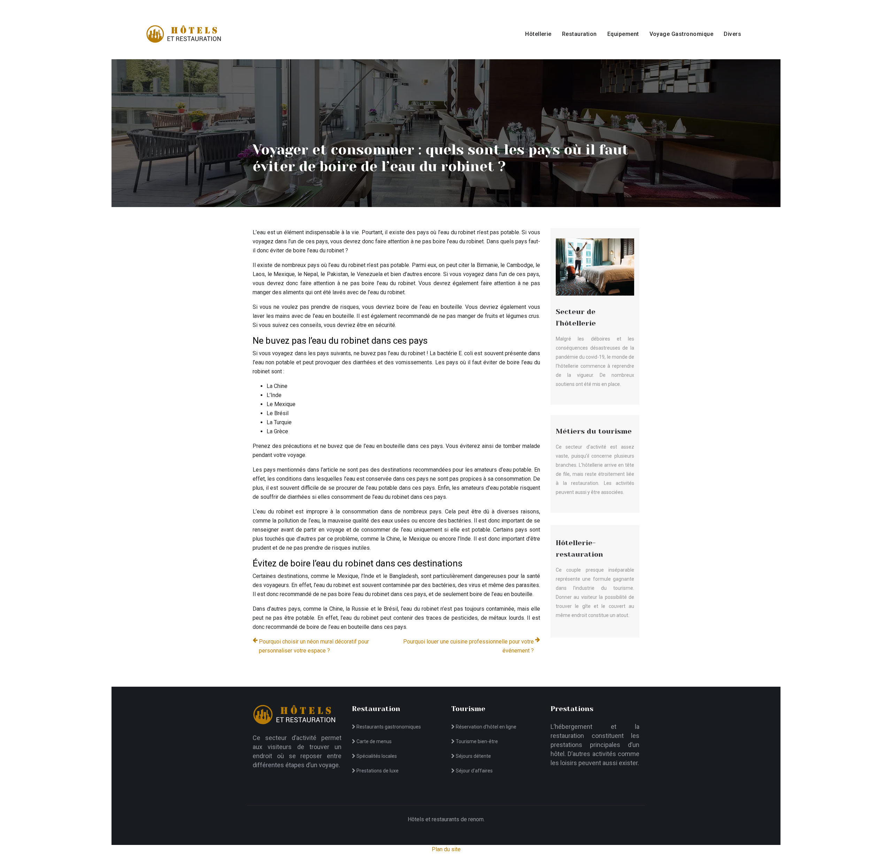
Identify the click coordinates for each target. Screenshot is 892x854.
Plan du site (446, 849)
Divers (732, 34)
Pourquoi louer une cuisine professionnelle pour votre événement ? (468, 646)
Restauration (579, 34)
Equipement (623, 34)
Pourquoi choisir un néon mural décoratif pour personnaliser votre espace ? (314, 646)
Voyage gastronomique (681, 34)
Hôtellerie (538, 34)
